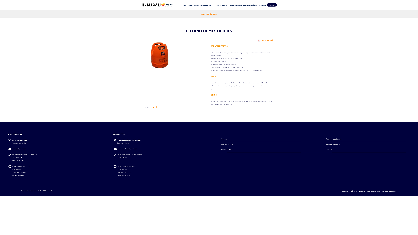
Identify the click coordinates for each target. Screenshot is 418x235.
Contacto (329, 149)
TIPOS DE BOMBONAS (235, 5)
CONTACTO (262, 5)
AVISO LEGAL (344, 191)
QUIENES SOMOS (193, 5)
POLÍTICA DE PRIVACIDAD (357, 191)
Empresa (224, 139)
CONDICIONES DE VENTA (389, 191)
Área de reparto (227, 144)
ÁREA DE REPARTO (206, 5)
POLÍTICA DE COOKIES (373, 191)
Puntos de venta (227, 149)
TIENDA (271, 5)
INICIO (184, 5)
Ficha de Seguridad (267, 40)
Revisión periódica (333, 144)
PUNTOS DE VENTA (220, 5)
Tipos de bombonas (333, 139)
